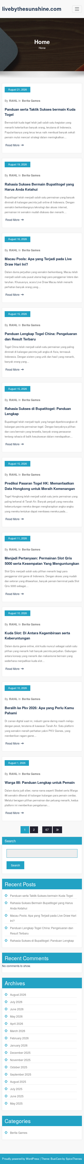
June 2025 (17, 1096)
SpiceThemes (73, 1158)
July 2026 (16, 1002)
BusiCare (56, 1158)
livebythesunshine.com (31, 8)
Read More (12, 145)
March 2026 (17, 1031)
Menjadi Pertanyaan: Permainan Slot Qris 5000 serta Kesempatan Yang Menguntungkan (42, 560)
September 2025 (20, 1074)
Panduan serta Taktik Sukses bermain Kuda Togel (41, 896)
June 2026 (17, 1009)
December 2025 (20, 1053)
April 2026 (16, 1023)
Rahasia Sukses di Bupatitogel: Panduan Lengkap (42, 940)
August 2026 (18, 994)
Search (10, 840)
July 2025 (16, 1089)
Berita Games (31, 101)
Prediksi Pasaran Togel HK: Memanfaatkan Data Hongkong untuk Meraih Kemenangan (40, 486)
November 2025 (20, 1060)
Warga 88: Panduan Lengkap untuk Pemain (40, 782)
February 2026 (19, 1038)
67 (47, 830)
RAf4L (13, 101)
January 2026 (19, 1045)
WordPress (32, 1158)
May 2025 (16, 1103)
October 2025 (18, 1067)
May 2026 (16, 1016)
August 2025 (18, 1082)
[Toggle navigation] (77, 9)
